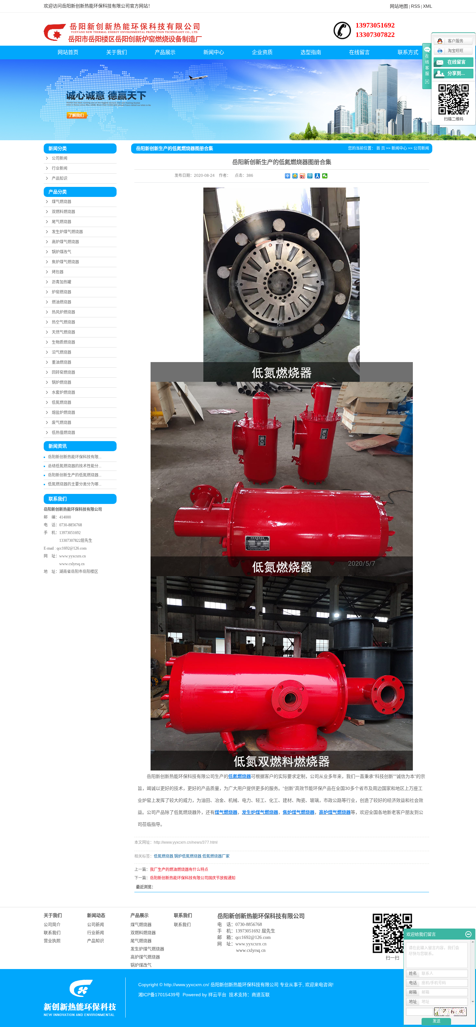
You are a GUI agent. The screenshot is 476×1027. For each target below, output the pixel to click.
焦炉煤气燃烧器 (65, 262)
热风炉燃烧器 (63, 312)
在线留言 (359, 52)
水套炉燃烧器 (63, 392)
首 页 (380, 148)
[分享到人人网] (317, 175)
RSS (415, 6)
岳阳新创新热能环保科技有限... (74, 457)
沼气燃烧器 (61, 352)
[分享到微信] (325, 175)
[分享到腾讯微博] (310, 175)
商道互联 (261, 994)
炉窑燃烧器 (61, 292)
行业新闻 (59, 168)
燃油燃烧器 (61, 302)
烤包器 (57, 272)
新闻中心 (213, 52)
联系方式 (408, 52)
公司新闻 (59, 158)
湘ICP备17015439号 (159, 994)
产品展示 (165, 52)
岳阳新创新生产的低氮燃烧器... (74, 475)
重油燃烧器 (61, 362)
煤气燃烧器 (61, 202)
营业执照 (52, 940)
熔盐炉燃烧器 (63, 412)
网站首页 (68, 52)
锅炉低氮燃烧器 (187, 856)
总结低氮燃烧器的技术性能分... (74, 466)
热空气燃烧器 (63, 322)
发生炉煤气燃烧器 (67, 232)
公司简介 (52, 924)
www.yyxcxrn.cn (72, 556)
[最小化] (468, 934)
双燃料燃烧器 (63, 212)
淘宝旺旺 (455, 51)
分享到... (456, 73)
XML (427, 6)
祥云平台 (217, 994)
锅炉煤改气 (61, 252)
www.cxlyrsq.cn (72, 564)
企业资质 (262, 52)
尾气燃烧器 (61, 222)
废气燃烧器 (61, 422)
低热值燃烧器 (63, 432)
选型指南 (310, 52)
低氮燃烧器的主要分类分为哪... (74, 484)
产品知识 (59, 178)
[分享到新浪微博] (302, 175)
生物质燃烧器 (63, 342)
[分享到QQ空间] (295, 175)
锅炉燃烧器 (61, 382)
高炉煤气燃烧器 (65, 242)
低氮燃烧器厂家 (216, 856)
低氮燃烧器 (61, 402)
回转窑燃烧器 (63, 372)
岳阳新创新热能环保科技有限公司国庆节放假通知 (192, 878)
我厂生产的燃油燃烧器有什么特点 (179, 869)
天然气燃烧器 (63, 332)
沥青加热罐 (61, 282)
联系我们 (52, 932)
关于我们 (116, 52)
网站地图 (399, 6)
